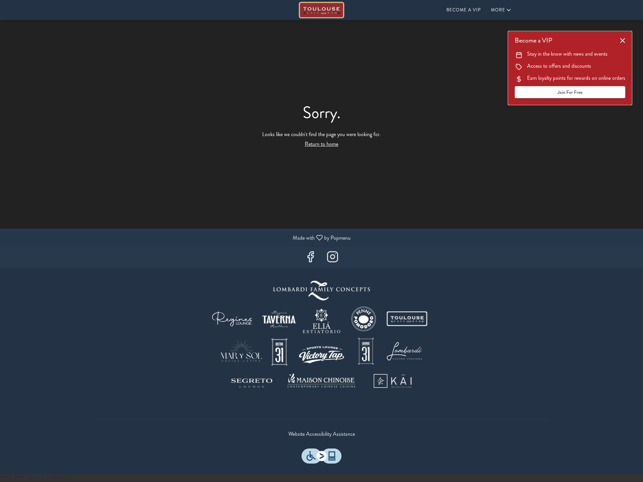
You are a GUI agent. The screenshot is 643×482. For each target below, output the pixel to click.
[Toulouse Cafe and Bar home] (321, 10)
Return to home (321, 144)
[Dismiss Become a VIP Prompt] (622, 40)
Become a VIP (463, 10)
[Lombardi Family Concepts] (321, 338)
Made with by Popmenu (178, 237)
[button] (501, 10)
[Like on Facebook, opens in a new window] (310, 258)
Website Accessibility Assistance (321, 434)
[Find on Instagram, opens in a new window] (333, 258)
